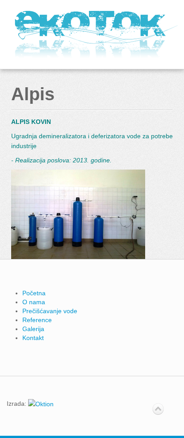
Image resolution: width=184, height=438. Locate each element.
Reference (37, 319)
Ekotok (96, 34)
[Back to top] (158, 409)
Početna (34, 293)
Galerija (33, 328)
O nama (33, 302)
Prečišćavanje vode (49, 311)
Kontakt (33, 337)
